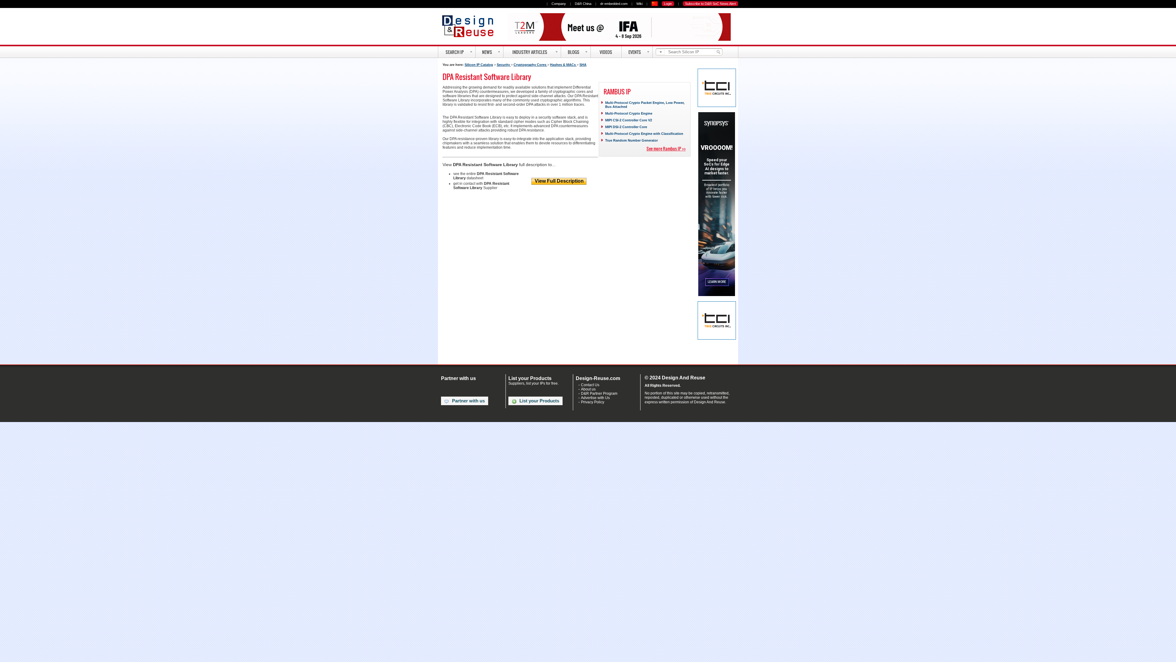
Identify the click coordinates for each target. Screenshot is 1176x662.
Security (504, 65)
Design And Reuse (471, 26)
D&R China (583, 4)
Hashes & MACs (563, 65)
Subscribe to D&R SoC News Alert (710, 4)
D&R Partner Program (599, 393)
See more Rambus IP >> (666, 148)
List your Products (539, 400)
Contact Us (590, 385)
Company (559, 4)
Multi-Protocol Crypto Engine (628, 113)
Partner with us (468, 400)
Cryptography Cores (530, 65)
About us (588, 389)
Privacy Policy (592, 402)
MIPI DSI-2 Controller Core (626, 127)
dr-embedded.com (614, 4)
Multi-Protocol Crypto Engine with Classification (644, 133)
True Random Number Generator (631, 140)
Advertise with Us (595, 398)
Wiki (639, 4)
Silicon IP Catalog (479, 65)
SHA (582, 65)
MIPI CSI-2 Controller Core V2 (628, 120)
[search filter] (661, 52)
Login (668, 4)
